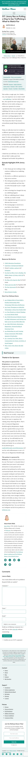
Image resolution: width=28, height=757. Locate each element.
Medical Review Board (10, 692)
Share (22, 73)
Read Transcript (9, 353)
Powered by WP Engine (6, 752)
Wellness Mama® (12, 750)
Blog (6, 675)
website (12, 268)
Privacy (6, 707)
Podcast (7, 677)
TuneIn (10, 89)
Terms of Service (11, 655)
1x (11, 71)
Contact (7, 698)
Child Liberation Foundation (13, 263)
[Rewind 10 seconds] (9, 71)
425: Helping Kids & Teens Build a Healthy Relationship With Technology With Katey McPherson (14, 302)
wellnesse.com (6, 510)
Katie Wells (7, 526)
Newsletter (7, 687)
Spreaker (5, 89)
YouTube (15, 89)
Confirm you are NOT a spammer (12, 640)
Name (4, 608)
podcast (17, 268)
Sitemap (7, 696)
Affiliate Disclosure (9, 656)
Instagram (7, 270)
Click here (4, 34)
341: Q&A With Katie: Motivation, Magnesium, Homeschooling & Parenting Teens (14, 326)
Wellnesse (7, 530)
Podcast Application (10, 690)
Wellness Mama (7, 56)
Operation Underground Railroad (14, 265)
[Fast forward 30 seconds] (14, 71)
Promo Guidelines (9, 715)
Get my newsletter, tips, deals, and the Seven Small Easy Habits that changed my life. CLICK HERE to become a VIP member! (14, 3)
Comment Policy (18, 656)
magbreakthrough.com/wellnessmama (12, 448)
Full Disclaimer (18, 655)
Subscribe (17, 73)
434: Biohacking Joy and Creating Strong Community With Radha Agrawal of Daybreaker (14, 333)
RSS (17, 86)
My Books (7, 694)
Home (6, 670)
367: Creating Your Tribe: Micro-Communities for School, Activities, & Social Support (15, 341)
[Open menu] (25, 9)
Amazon (11, 84)
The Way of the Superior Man (12, 280)
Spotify (20, 86)
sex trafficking (7, 99)
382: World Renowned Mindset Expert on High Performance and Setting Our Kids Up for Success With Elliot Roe (15, 319)
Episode (13, 56)
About (6, 672)
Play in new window (16, 77)
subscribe (15, 629)
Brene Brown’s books (11, 292)
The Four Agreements (10, 287)
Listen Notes (6, 86)
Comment (5, 586)
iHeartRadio (22, 89)
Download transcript (13, 81)
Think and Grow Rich (10, 285)
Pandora (13, 86)
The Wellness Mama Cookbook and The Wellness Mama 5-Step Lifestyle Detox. (13, 554)
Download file (6, 77)
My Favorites (8, 679)
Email (4, 616)
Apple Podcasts (17, 84)
